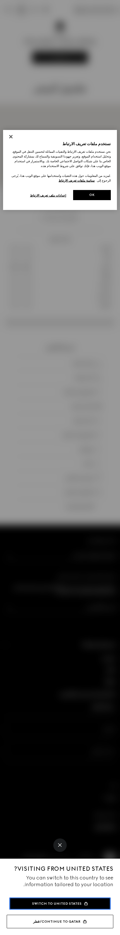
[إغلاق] (11, 137)
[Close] (60, 845)
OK (92, 195)
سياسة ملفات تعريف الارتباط (77, 180)
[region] (60, 170)
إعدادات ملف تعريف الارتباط (48, 195)
